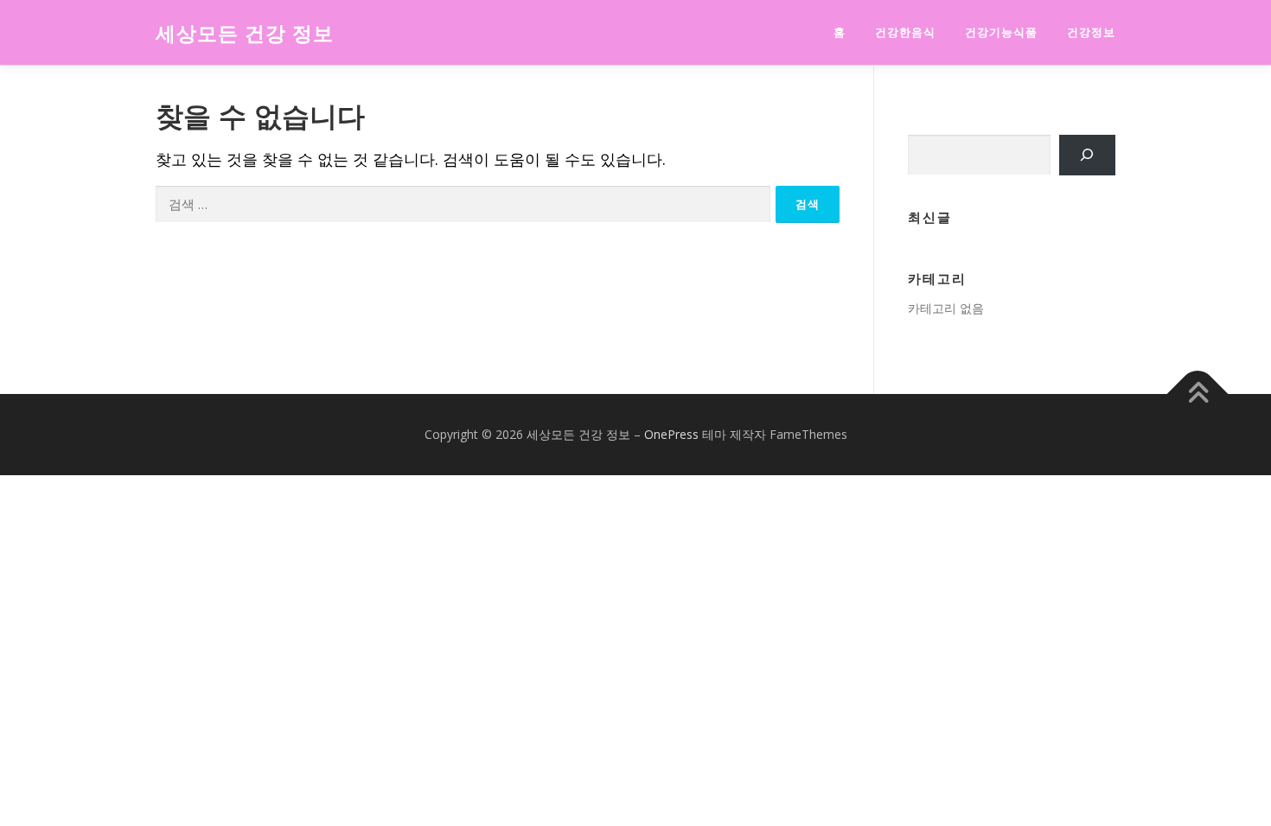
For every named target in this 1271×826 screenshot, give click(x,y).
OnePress (671, 434)
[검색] (1087, 155)
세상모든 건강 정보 (245, 33)
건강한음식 (905, 32)
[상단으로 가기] (1198, 394)
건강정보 (1091, 32)
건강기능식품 (1001, 32)
